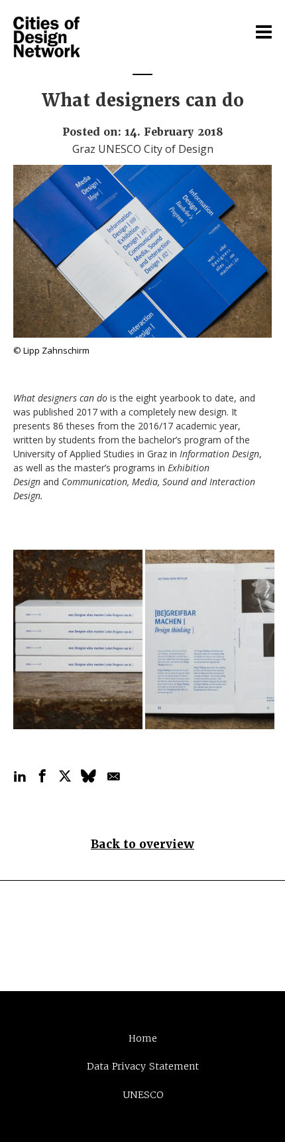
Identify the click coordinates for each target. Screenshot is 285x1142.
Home (143, 1038)
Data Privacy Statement (143, 1066)
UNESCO (143, 1095)
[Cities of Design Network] (46, 38)
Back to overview (142, 844)
